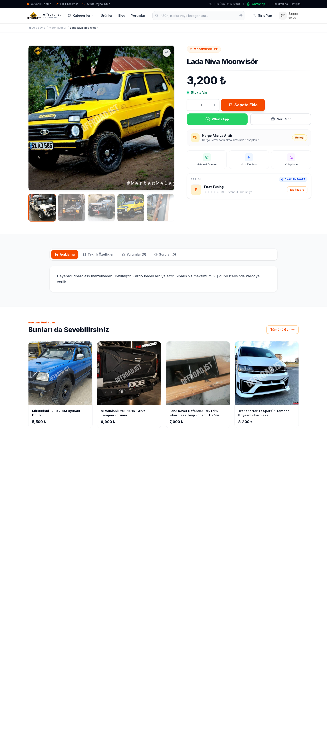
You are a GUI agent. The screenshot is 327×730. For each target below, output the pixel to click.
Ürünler (107, 15)
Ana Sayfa (38, 27)
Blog (121, 15)
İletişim (296, 4)
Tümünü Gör (280, 329)
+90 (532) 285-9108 (227, 4)
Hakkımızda (280, 4)
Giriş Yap (265, 15)
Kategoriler (82, 15)
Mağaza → (297, 189)
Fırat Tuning (214, 187)
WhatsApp (258, 4)
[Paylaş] (167, 53)
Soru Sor (284, 119)
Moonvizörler (57, 27)
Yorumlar (138, 15)
